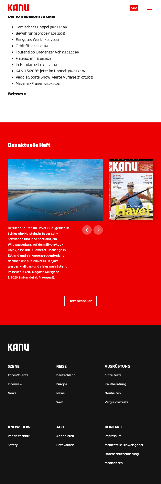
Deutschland (66, 375)
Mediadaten (114, 463)
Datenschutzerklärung (122, 454)
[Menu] (149, 8)
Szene (13, 366)
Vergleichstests (116, 402)
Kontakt (113, 426)
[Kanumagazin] (18, 8)
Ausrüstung (117, 366)
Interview (15, 384)
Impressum (113, 436)
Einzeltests (113, 375)
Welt (59, 402)
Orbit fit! (23, 45)
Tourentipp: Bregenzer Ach (38, 52)
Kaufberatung (115, 384)
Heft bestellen (81, 301)
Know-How (19, 426)
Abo (134, 8)
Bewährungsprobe (32, 33)
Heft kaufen (65, 445)
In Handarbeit (27, 64)
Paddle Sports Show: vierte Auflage (46, 77)
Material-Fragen (30, 83)
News (12, 393)
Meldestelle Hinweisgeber (124, 445)
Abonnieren (65, 436)
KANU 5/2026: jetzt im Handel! (41, 70)
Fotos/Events (18, 375)
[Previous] (87, 230)
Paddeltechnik (19, 436)
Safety (13, 445)
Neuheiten (113, 393)
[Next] (98, 230)
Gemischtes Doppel (32, 26)
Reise (61, 366)
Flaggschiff (25, 58)
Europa (61, 384)
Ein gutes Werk (29, 39)
